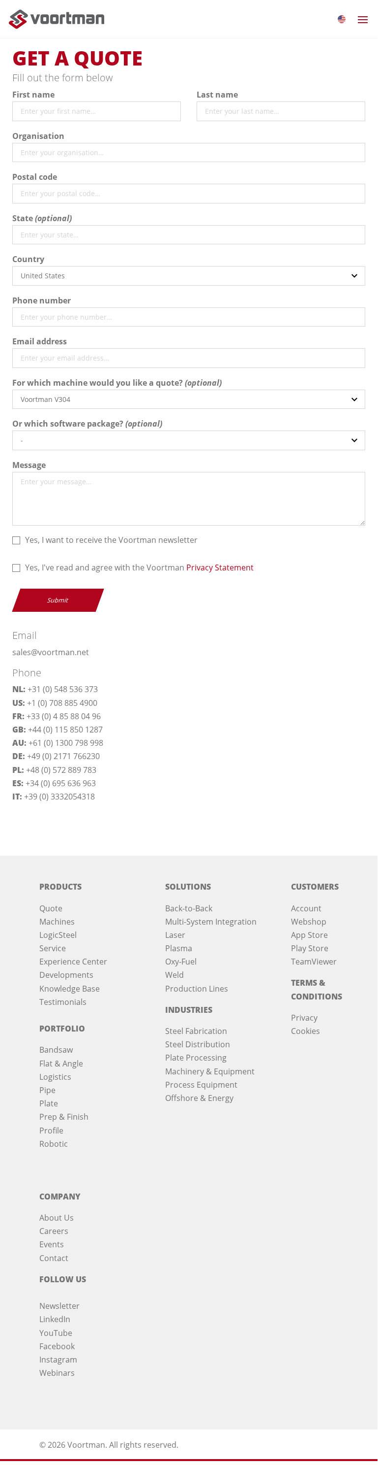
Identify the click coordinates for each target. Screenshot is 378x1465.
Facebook (57, 1346)
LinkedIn (54, 1319)
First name (33, 94)
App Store (309, 935)
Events (51, 1244)
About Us (56, 1217)
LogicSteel (58, 935)
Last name (217, 94)
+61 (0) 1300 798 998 (66, 742)
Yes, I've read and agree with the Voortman (139, 567)
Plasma (178, 948)
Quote (50, 908)
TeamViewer (314, 961)
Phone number (41, 300)
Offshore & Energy (199, 1098)
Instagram (58, 1359)
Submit (58, 600)
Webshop (308, 921)
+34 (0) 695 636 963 (61, 783)
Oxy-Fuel (181, 961)
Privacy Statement (220, 567)
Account (306, 908)
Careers (53, 1231)
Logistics (55, 1076)
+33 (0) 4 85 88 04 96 (64, 716)
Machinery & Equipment (210, 1071)
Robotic (53, 1143)
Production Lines (196, 988)
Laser (175, 935)
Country (28, 259)
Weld (174, 974)
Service (52, 948)
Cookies (305, 1031)
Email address (39, 341)
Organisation (38, 136)
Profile (51, 1130)
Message (29, 465)
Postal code (34, 176)
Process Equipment (201, 1084)
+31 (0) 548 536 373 (63, 689)
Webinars (57, 1372)
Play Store (309, 948)
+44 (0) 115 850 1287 (65, 729)
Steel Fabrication (196, 1031)
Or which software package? (67, 423)
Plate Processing (196, 1057)
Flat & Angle (61, 1063)
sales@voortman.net (50, 652)
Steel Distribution (197, 1044)
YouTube (55, 1333)
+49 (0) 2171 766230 (63, 756)
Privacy (304, 1017)
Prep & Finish (63, 1116)
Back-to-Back (188, 908)
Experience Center (73, 961)
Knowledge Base (69, 988)
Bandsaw (56, 1049)
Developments (66, 974)
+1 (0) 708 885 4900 (62, 703)
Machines (57, 921)
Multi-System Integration (211, 921)
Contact (53, 1258)
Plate (48, 1103)
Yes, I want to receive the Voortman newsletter (111, 539)
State (22, 218)
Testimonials (63, 1002)
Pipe (47, 1090)
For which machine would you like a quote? (97, 382)
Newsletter (59, 1305)
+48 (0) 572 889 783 (61, 770)
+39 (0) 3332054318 (59, 796)
